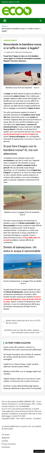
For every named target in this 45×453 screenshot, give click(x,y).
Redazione (6, 438)
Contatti (5, 441)
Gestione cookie (39, 451)
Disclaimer (6, 447)
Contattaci (37, 418)
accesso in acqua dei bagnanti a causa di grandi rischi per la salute (22, 299)
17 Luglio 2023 (8, 52)
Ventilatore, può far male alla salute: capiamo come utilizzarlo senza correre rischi (21, 331)
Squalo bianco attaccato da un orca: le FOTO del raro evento (23, 322)
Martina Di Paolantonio (23, 52)
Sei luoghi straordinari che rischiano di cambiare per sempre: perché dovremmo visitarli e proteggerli (22, 356)
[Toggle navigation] (5, 20)
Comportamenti (10, 40)
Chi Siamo (6, 435)
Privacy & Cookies (9, 444)
